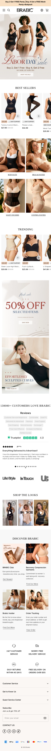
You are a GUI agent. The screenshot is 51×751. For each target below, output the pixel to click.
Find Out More (32, 584)
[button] (4, 10)
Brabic (28, 747)
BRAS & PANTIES (38, 175)
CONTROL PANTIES (38, 215)
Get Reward (7, 579)
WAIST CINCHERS (12, 215)
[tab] (15, 466)
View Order (30, 630)
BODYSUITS (12, 175)
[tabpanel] (25, 455)
